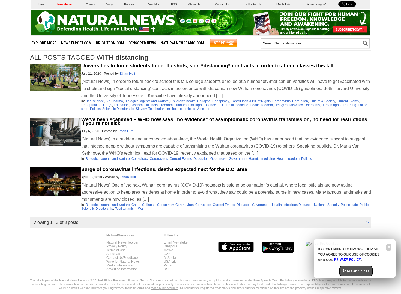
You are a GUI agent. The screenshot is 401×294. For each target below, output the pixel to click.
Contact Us (222, 4)
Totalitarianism (159, 109)
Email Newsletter (176, 242)
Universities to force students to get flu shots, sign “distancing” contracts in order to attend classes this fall (207, 65)
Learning (349, 105)
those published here (164, 288)
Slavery (141, 109)
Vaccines (203, 109)
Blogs (109, 4)
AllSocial (170, 258)
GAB (167, 254)
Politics (95, 109)
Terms (144, 280)
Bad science (95, 101)
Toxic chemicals (183, 109)
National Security (326, 205)
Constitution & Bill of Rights (251, 101)
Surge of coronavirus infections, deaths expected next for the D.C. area (164, 169)
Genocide (213, 105)
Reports (129, 4)
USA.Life (170, 261)
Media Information (119, 265)
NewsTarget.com (76, 43)
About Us (194, 4)
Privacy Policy (116, 246)
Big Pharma (114, 101)
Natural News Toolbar (122, 242)
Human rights (331, 105)
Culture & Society (322, 101)
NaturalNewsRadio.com (182, 43)
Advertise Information (122, 269)
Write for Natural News (123, 261)
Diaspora (170, 246)
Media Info (283, 4)
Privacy (133, 280)
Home (40, 4)
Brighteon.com (110, 43)
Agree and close (356, 271)
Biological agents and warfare (147, 101)
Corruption (300, 101)
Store (219, 43)
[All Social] (201, 22)
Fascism (136, 105)
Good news (218, 159)
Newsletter (65, 4)
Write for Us (253, 4)
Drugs (107, 105)
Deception (201, 159)
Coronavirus (281, 101)
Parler (168, 265)
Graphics (154, 4)
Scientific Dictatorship (118, 109)
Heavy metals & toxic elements (297, 105)
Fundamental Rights (189, 105)
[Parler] (213, 22)
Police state (349, 205)
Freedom (166, 105)
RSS (174, 4)
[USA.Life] (207, 22)
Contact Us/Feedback (122, 258)
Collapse (204, 101)
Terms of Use (116, 250)
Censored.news (142, 43)
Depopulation (91, 105)
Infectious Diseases (297, 205)
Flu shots (151, 105)
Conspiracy (220, 101)
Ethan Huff (127, 74)
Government (238, 159)
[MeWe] (182, 22)
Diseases (243, 205)
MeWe (168, 250)
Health (277, 205)
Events (90, 4)
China (135, 205)
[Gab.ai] (188, 22)
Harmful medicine (235, 105)
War (141, 209)
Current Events (348, 101)
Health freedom (261, 105)
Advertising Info (317, 4)
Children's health (183, 101)
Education (121, 105)
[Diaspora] (195, 22)
